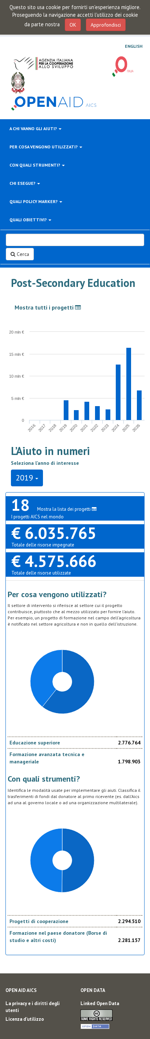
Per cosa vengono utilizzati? (44, 146)
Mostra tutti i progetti (45, 307)
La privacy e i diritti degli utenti (32, 1006)
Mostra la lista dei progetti (64, 509)
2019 (25, 477)
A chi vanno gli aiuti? (33, 128)
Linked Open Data (99, 1003)
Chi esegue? (22, 183)
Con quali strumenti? (35, 165)
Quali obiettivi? (28, 219)
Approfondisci (106, 25)
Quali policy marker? (34, 201)
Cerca (22, 254)
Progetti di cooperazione (38, 921)
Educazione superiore (34, 742)
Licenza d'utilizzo (24, 1019)
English (133, 46)
